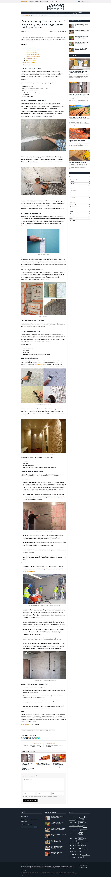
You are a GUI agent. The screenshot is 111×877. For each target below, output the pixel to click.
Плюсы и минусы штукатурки (29, 62)
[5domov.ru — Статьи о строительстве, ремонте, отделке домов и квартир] (55, 7)
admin (23, 31)
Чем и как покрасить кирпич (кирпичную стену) (81, 25)
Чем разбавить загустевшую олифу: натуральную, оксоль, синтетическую (58, 765)
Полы (84, 825)
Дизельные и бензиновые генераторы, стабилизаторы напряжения (57, 847)
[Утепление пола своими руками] (79, 155)
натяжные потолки (76, 845)
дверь (76, 838)
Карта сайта (86, 864)
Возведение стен (74, 128)
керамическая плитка (74, 843)
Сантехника (72, 197)
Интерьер (72, 59)
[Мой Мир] (25, 738)
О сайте (80, 864)
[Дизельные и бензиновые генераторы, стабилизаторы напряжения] (47, 848)
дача (71, 838)
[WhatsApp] (36, 738)
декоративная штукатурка (27, 730)
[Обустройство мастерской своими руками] (47, 836)
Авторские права (83, 865)
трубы (88, 854)
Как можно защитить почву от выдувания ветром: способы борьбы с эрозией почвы (80, 119)
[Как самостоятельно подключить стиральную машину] (71, 44)
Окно (86, 822)
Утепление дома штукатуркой (32, 54)
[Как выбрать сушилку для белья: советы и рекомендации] (79, 63)
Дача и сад (73, 105)
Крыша (71, 211)
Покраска (79, 825)
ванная (80, 835)
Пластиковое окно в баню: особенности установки (81, 49)
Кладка (77, 819)
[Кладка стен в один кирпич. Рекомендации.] (79, 133)
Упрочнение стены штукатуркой (33, 56)
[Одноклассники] (23, 738)
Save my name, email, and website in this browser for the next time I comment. (40, 796)
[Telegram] (39, 738)
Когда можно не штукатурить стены (31, 64)
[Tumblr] (32, 738)
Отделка (37, 730)
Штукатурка (52, 730)
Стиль (71, 831)
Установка (76, 831)
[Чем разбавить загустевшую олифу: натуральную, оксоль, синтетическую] (59, 758)
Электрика (72, 202)
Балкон (71, 188)
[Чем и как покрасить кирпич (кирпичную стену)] (71, 26)
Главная (24, 13)
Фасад (71, 213)
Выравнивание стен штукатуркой (33, 50)
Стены (58, 31)
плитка (84, 845)
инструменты (73, 840)
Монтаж (81, 822)
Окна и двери (73, 82)
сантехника (73, 851)
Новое (79, 20)
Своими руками (76, 828)
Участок (67, 13)
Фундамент (72, 216)
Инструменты (73, 209)
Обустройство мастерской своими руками (58, 835)
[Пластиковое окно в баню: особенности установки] (71, 50)
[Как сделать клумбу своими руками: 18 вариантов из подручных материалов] (71, 38)
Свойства (85, 828)
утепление (72, 857)
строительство (75, 854)
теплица (84, 854)
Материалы (58, 13)
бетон (81, 833)
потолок (72, 848)
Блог (31, 13)
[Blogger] (29, 738)
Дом (86, 817)
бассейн (76, 833)
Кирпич (72, 819)
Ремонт (49, 13)
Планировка (72, 183)
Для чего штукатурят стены (29, 47)
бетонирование (73, 835)
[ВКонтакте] (21, 738)
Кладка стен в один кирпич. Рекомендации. (77, 141)
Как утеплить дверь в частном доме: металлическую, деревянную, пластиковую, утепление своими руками (28, 766)
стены (46, 730)
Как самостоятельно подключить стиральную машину (82, 43)
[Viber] (34, 738)
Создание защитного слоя (31, 58)
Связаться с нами (83, 867)
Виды (75, 817)
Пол (71, 192)
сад (86, 848)
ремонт (41, 730)
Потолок (72, 195)
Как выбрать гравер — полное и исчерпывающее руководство (82, 31)
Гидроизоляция (81, 817)
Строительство (39, 13)
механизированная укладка (29, 571)
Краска (82, 819)
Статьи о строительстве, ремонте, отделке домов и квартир (36, 864)
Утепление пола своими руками (78, 162)
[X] (27, 738)
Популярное (73, 20)
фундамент (80, 857)
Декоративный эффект (31, 60)
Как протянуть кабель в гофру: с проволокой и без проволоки (43, 1)
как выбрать (85, 841)
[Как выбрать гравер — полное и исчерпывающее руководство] (71, 32)
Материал (74, 822)
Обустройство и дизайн (77, 13)
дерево (81, 838)
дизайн (85, 838)
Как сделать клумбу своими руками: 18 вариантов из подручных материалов (81, 37)
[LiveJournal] (30, 738)
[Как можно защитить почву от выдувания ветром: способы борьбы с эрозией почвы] (79, 110)
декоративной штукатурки (40, 364)
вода (84, 835)
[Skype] (38, 738)
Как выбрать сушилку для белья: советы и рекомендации (79, 72)
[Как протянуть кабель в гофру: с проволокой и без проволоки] (43, 758)
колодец (81, 843)
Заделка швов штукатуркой (32, 52)
